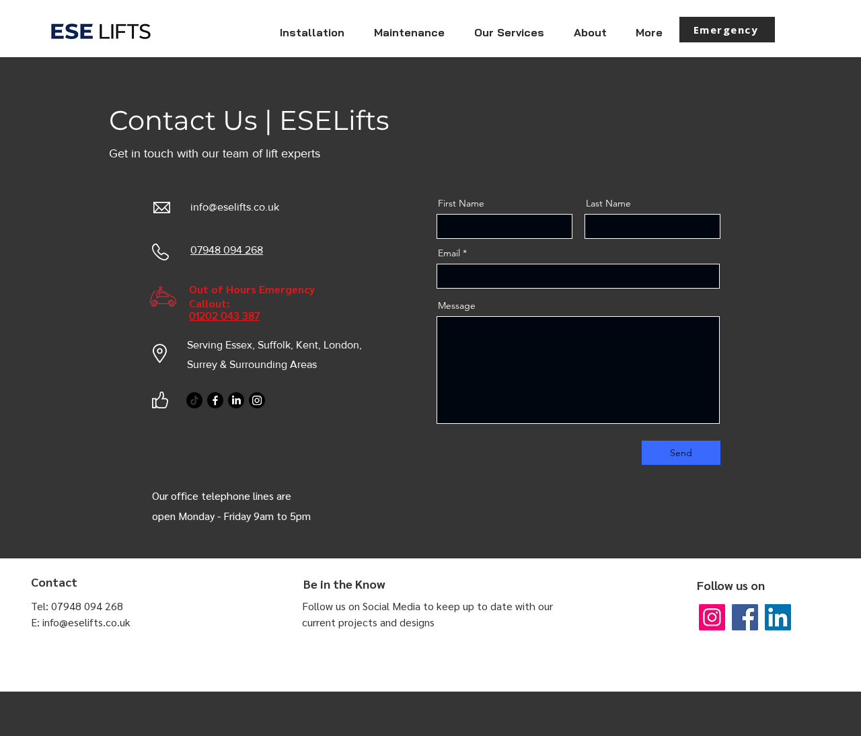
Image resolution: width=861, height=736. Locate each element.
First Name (461, 203)
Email (449, 253)
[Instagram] (257, 400)
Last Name (608, 203)
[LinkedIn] (236, 400)
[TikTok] (194, 400)
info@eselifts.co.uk (234, 207)
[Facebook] (215, 400)
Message (457, 305)
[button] (508, 32)
